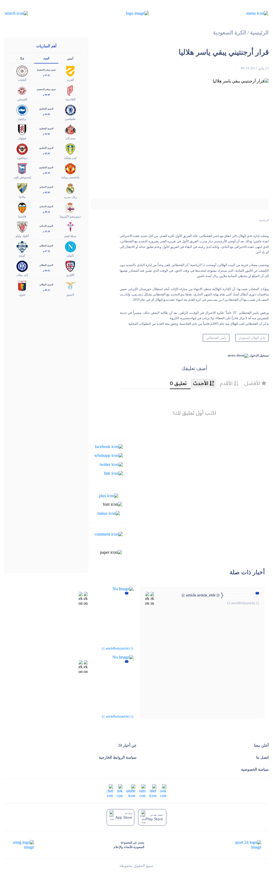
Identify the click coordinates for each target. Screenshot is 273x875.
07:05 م (46, 75)
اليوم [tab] (46, 58)
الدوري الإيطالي (46, 245)
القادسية (70, 99)
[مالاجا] (22, 187)
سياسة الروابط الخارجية (117, 757)
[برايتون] (22, 109)
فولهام (22, 138)
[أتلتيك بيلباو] (22, 226)
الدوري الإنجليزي (46, 109)
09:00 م (46, 95)
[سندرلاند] (70, 129)
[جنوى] (22, 285)
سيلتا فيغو (70, 235)
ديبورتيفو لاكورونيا (70, 216)
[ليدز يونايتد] (70, 149)
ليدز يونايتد (70, 157)
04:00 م (46, 114)
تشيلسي (70, 118)
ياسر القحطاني (216, 338)
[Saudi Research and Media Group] (23, 845)
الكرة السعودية (229, 32)
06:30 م (46, 173)
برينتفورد (22, 157)
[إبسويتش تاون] (22, 168)
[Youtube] (130, 790)
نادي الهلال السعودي (252, 338)
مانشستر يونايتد (70, 177)
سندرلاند (70, 138)
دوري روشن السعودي (46, 70)
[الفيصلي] (22, 90)
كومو (22, 255)
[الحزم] (70, 70)
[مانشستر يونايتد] (70, 168)
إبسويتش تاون (22, 177)
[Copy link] (113, 473)
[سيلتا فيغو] (70, 226)
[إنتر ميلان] (22, 266)
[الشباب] (22, 70)
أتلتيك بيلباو (22, 235)
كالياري (70, 274)
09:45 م (46, 271)
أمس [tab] (70, 58)
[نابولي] (70, 246)
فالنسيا (22, 216)
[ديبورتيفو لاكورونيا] (70, 207)
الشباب (22, 79)
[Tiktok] (120, 790)
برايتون (22, 118)
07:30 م (46, 251)
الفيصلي (22, 99)
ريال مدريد (70, 197)
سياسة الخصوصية (255, 769)
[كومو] (22, 246)
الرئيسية (259, 32)
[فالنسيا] (22, 207)
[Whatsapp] (108, 455)
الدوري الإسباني (46, 187)
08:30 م (46, 212)
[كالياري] (70, 266)
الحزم (70, 79)
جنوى (22, 294)
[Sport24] (242, 845)
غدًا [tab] (22, 58)
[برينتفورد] (22, 149)
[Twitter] (111, 464)
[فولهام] (22, 129)
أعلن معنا (261, 745)
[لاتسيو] (70, 285)
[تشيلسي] (70, 109)
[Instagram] (142, 790)
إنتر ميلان (22, 274)
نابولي (70, 255)
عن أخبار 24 (127, 745)
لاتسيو (70, 294)
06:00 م (46, 192)
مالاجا (22, 197)
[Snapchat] (110, 790)
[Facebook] (109, 446)
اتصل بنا (262, 757)
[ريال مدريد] (70, 187)
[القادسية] (70, 90)
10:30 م (46, 231)
